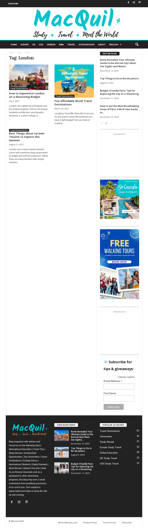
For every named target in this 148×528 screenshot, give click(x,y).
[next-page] (106, 123)
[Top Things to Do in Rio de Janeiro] (61, 452)
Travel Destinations (19, 88)
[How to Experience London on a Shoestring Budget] (28, 77)
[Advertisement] (120, 155)
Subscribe (13, 3)
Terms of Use (109, 522)
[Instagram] (134, 2)
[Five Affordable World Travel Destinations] (74, 81)
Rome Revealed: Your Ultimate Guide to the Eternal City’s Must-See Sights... (82, 435)
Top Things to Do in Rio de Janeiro (119, 78)
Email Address (113, 381)
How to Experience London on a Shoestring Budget (26, 95)
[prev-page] (102, 123)
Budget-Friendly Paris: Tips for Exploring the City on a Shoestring (119, 92)
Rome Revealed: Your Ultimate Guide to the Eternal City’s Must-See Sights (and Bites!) (118, 63)
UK (33, 44)
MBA (61, 44)
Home (14, 44)
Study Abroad (107, 442)
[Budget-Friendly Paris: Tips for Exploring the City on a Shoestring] (61, 467)
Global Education (109, 452)
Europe (25, 44)
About (102, 44)
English (113, 44)
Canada (51, 44)
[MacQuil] (74, 23)
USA (41, 44)
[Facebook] (128, 2)
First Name (110, 393)
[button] (137, 45)
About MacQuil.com (67, 522)
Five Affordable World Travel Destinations (73, 102)
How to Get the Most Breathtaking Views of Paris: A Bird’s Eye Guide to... (119, 109)
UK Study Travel (108, 458)
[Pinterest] (139, 2)
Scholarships (87, 44)
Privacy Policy (90, 522)
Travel (71, 44)
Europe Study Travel (110, 447)
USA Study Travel (109, 463)
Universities (106, 436)
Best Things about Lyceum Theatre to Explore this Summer (26, 136)
